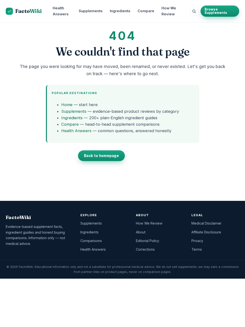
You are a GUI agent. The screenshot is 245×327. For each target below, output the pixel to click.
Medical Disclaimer (206, 223)
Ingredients (120, 11)
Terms (196, 249)
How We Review (168, 11)
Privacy (197, 241)
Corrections (145, 249)
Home (66, 104)
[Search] (194, 11)
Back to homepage (101, 155)
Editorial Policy (147, 241)
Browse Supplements (216, 11)
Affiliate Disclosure (206, 232)
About (140, 232)
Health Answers (61, 11)
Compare (146, 11)
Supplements (91, 11)
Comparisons (91, 241)
